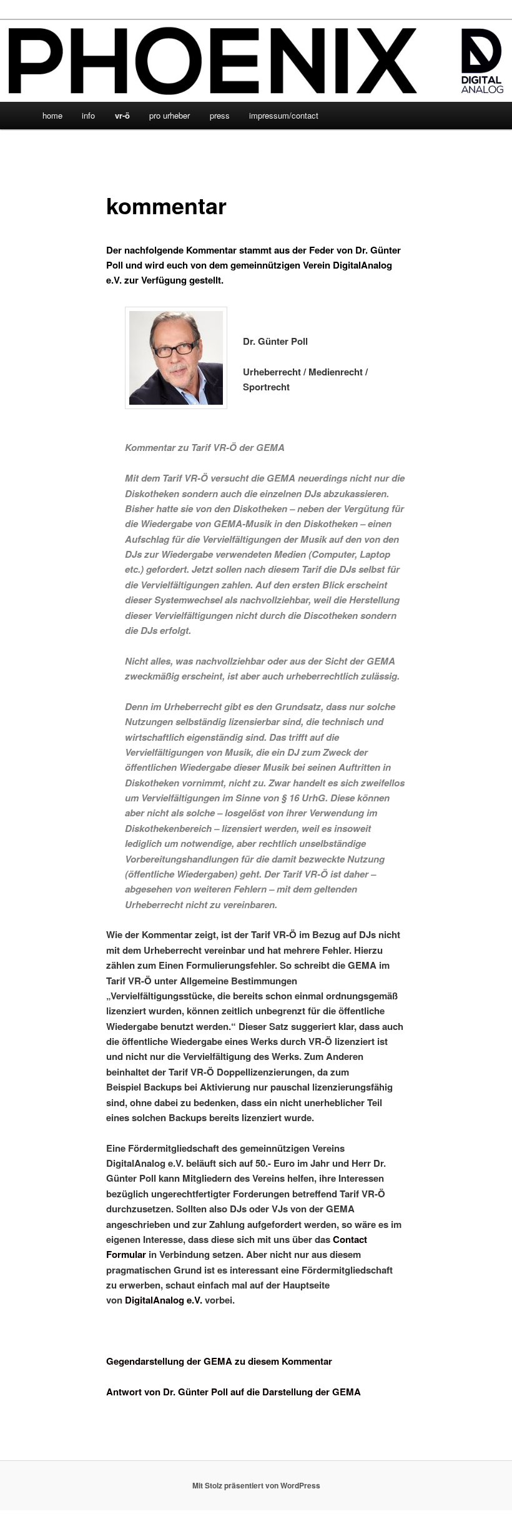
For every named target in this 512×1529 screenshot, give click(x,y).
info (88, 115)
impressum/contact (283, 115)
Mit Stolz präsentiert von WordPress (256, 1485)
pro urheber (169, 115)
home (52, 115)
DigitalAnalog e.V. (163, 1300)
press (220, 115)
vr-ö (122, 115)
